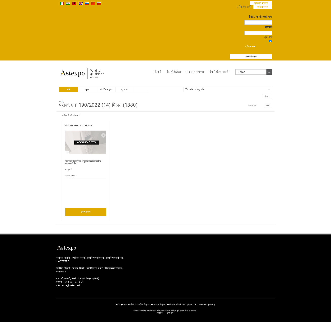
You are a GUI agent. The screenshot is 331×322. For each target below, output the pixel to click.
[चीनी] (93, 3)
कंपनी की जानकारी (218, 72)
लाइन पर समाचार (195, 72)
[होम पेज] (82, 73)
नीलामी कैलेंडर (173, 72)
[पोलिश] (99, 3)
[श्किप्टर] (74, 3)
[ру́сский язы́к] (86, 3)
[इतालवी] (62, 3)
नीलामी (157, 72)
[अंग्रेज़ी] (80, 3)
